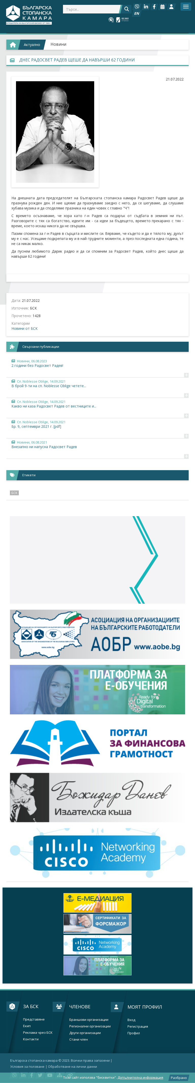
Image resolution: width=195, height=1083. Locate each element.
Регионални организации (90, 1026)
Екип (27, 1026)
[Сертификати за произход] (97, 923)
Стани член (78, 1039)
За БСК (30, 1006)
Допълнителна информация (140, 1077)
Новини (58, 44)
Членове (79, 1007)
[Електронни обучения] (97, 690)
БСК (14, 493)
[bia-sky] (97, 560)
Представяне (34, 1019)
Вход (131, 1020)
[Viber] (137, 7)
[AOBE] (97, 634)
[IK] (97, 798)
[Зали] (162, 7)
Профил (133, 1033)
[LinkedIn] (146, 7)
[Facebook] (154, 7)
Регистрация (137, 1026)
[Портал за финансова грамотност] (97, 743)
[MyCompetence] (97, 965)
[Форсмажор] (97, 903)
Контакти (31, 1039)
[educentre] (97, 853)
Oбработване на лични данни (72, 1066)
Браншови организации (88, 1019)
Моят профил (144, 1007)
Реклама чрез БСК (38, 1032)
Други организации (85, 1033)
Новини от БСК (24, 328)
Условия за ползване (27, 1066)
